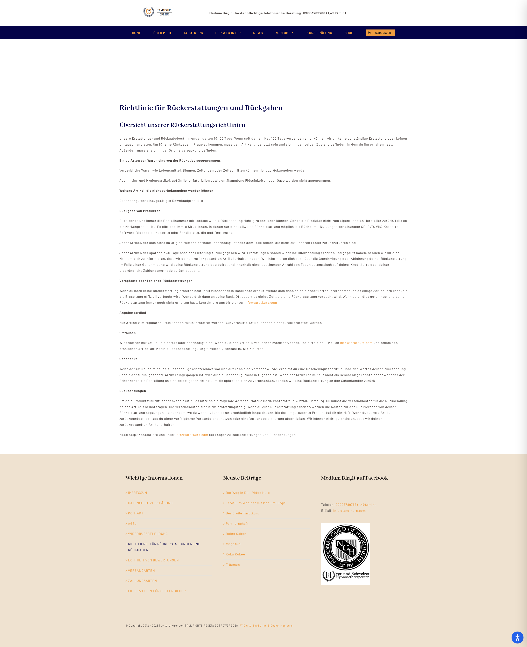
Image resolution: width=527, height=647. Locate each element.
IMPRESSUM (137, 492)
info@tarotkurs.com (261, 302)
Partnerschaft (237, 523)
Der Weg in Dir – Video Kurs (248, 492)
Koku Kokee (235, 554)
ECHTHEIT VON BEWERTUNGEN (153, 560)
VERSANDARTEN (141, 570)
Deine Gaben (236, 533)
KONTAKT (135, 513)
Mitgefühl (233, 544)
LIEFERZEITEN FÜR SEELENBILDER (157, 591)
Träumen (233, 564)
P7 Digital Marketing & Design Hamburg (266, 625)
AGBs (132, 523)
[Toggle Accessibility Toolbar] (517, 637)
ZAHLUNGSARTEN (142, 580)
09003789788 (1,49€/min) (355, 504)
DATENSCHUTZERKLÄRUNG (150, 503)
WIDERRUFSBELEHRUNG (148, 533)
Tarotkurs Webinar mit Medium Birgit (256, 503)
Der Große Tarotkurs (242, 513)
